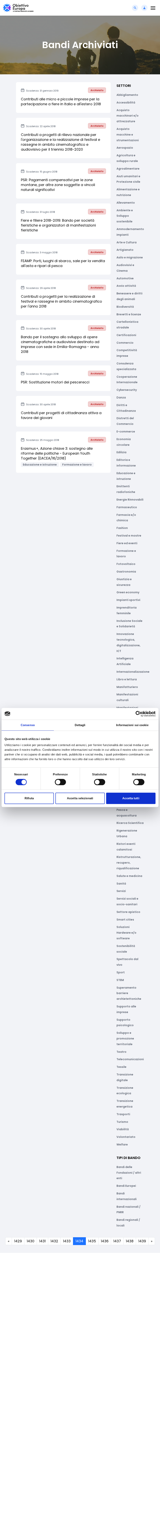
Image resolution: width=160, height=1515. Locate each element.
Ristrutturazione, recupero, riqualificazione (128, 862)
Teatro (121, 1052)
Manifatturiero (127, 687)
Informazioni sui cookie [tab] (132, 725)
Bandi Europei (126, 1186)
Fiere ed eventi (126, 543)
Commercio (124, 343)
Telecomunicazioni (130, 1059)
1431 (42, 1241)
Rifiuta (29, 798)
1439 (142, 1241)
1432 (54, 1241)
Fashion (122, 528)
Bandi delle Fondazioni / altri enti (128, 1172)
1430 (30, 1241)
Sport (120, 972)
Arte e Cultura (126, 242)
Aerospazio (124, 148)
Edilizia (121, 452)
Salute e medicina (129, 876)
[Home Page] (18, 8)
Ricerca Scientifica (130, 823)
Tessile (121, 1067)
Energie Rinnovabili (129, 500)
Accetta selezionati (80, 798)
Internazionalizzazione (132, 672)
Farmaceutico (126, 507)
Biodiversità (125, 307)
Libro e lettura (126, 679)
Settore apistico (128, 912)
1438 (129, 1241)
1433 (67, 1241)
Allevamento (125, 203)
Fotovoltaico (125, 564)
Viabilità (122, 1129)
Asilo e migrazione (129, 257)
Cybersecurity (126, 390)
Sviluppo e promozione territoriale (125, 1038)
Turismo (122, 1122)
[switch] (60, 782)
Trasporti (123, 1114)
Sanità (121, 884)
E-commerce (125, 431)
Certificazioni (126, 335)
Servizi (121, 891)
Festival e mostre (128, 536)
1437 (117, 1241)
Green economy (127, 592)
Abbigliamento (127, 95)
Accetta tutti (130, 798)
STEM (120, 980)
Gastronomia (126, 572)
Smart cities (125, 920)
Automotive (125, 278)
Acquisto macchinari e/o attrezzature (127, 115)
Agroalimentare (128, 169)
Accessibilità (125, 102)
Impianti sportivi (128, 600)
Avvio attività (126, 286)
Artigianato (124, 250)
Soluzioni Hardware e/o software (126, 932)
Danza (121, 397)
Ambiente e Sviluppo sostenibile (124, 216)
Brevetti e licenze (128, 314)
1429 (18, 1241)
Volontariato (125, 1137)
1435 (92, 1241)
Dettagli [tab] (80, 725)
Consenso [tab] (28, 725)
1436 (104, 1241)
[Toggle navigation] (153, 8)
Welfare (122, 1144)
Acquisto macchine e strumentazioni (127, 134)
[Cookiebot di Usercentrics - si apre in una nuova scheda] (138, 714)
